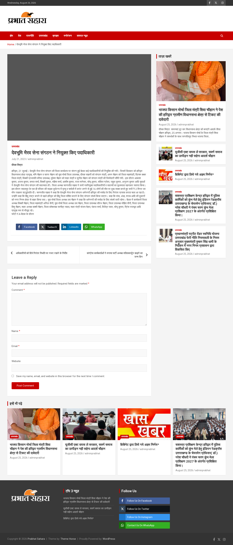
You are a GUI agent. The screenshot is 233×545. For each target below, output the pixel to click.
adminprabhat (35, 159)
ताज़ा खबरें (165, 56)
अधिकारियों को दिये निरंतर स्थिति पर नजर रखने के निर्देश (41, 253)
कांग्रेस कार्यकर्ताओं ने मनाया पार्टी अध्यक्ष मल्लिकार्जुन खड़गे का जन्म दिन (115, 255)
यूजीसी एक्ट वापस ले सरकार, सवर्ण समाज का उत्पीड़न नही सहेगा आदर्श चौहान (198, 154)
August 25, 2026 (167, 124)
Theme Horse (68, 538)
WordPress (109, 538)
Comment (18, 289)
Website (16, 361)
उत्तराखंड (43, 35)
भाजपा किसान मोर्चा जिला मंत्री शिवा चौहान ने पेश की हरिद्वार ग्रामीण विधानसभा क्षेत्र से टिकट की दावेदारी (191, 115)
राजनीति (30, 35)
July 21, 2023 (19, 159)
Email (15, 346)
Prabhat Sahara (36, 538)
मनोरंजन (68, 35)
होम (11, 35)
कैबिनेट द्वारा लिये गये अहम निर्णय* (194, 174)
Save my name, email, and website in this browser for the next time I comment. (60, 376)
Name (16, 331)
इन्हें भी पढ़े (16, 403)
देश (19, 35)
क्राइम (56, 35)
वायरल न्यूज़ (82, 35)
